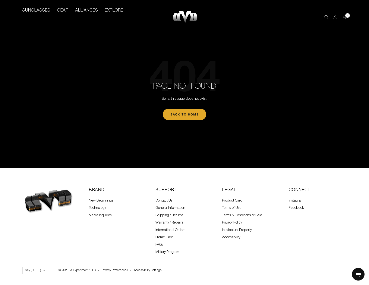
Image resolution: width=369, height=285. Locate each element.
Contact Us (163, 200)
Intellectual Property (237, 230)
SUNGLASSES (36, 10)
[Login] (335, 17)
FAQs (159, 244)
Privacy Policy (232, 222)
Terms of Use (231, 207)
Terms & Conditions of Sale (242, 215)
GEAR (62, 10)
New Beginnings (101, 200)
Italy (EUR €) (33, 270)
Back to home (184, 114)
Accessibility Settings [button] (147, 270)
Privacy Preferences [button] (115, 270)
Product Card (232, 200)
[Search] (326, 17)
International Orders (170, 230)
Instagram (296, 200)
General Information (170, 207)
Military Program (167, 252)
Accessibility (231, 237)
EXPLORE (114, 10)
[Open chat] (358, 274)
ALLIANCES (86, 10)
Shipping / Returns (169, 215)
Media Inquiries (100, 215)
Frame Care (164, 237)
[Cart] (344, 17)
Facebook (296, 207)
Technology (97, 207)
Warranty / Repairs (169, 222)
